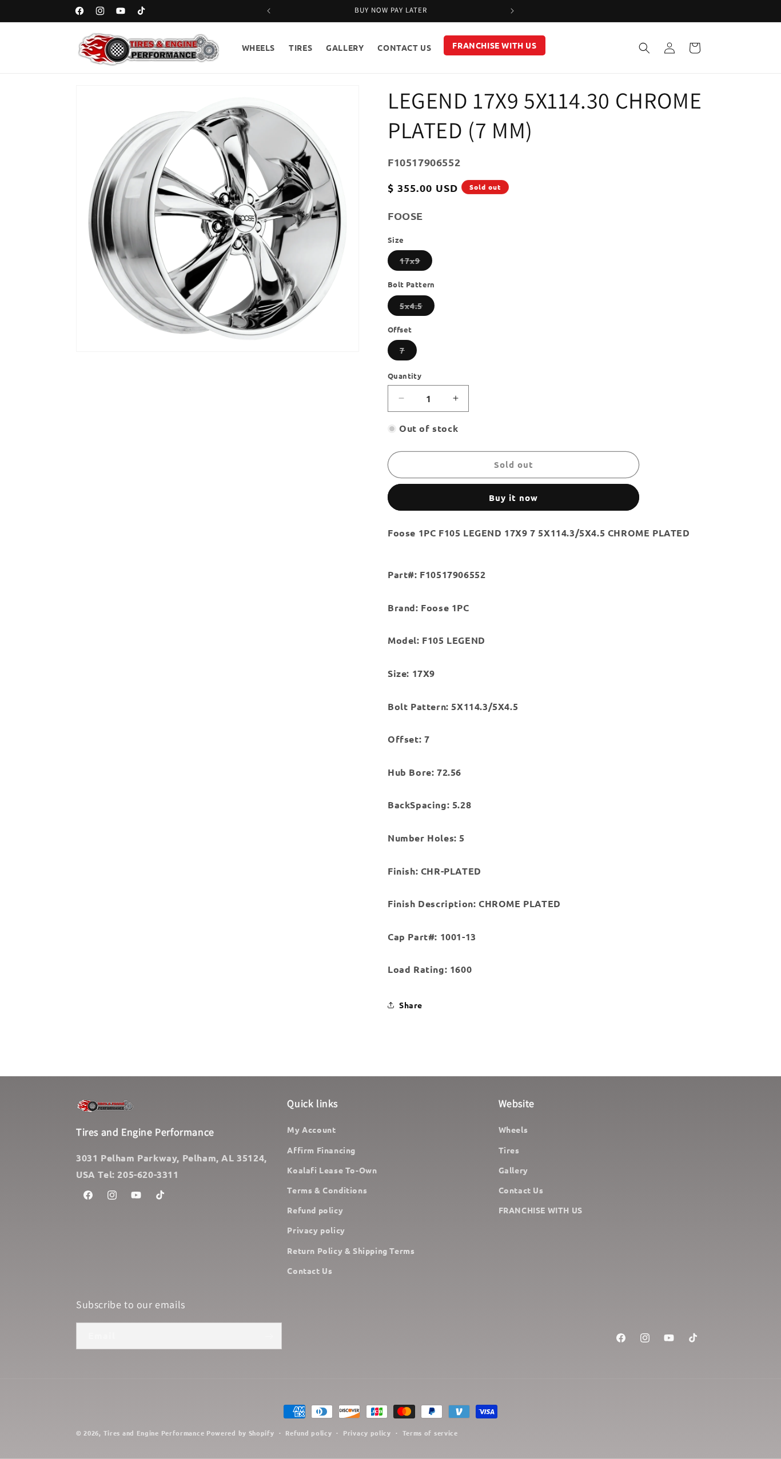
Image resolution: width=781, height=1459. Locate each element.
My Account (311, 1130)
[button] (644, 48)
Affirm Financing (321, 1150)
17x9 (416, 263)
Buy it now (513, 497)
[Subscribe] (268, 1336)
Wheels (513, 1130)
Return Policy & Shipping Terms (351, 1250)
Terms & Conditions (327, 1190)
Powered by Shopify (240, 1432)
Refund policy (315, 1210)
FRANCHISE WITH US (541, 1210)
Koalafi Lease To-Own (332, 1170)
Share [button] (411, 1005)
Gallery (513, 1170)
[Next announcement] (512, 11)
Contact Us (309, 1270)
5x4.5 (417, 308)
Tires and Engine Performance (154, 1432)
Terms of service (430, 1432)
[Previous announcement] (268, 11)
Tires (509, 1150)
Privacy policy (316, 1230)
